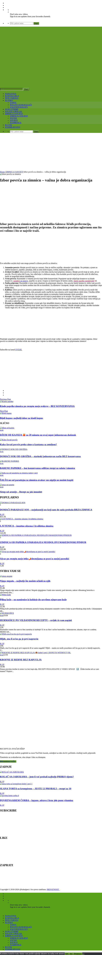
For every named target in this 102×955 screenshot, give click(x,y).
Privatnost (77, 954)
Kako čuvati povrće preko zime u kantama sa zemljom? (28, 444)
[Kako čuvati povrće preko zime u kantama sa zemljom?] (8, 440)
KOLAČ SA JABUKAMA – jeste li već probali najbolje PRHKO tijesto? (37, 776)
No (71, 954)
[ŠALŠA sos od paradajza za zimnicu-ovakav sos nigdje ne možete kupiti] (19, 473)
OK (67, 954)
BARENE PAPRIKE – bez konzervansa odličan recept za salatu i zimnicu (37, 468)
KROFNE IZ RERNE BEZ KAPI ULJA (21, 659)
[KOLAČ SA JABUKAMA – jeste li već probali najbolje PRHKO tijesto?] (12, 772)
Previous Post (5, 399)
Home (2, 172)
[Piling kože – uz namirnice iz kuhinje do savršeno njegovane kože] (5, 595)
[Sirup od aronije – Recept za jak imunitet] (7, 485)
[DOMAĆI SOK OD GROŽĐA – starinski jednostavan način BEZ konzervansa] (13, 449)
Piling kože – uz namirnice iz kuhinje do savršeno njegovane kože (33, 599)
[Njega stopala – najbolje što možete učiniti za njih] (6, 576)
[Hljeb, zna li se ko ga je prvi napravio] (16, 634)
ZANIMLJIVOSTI (12, 127)
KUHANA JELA (12, 96)
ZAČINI (13, 118)
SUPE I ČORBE (11, 109)
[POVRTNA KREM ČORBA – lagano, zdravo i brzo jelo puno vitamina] (9, 795)
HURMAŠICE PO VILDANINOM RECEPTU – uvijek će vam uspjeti (36, 620)
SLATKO (9, 100)
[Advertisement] (51, 152)
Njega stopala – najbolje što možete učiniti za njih (25, 581)
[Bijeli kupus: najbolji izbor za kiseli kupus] (5, 413)
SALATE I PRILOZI (13, 111)
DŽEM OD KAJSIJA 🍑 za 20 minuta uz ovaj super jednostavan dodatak (38, 435)
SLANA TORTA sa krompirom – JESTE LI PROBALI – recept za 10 (35, 788)
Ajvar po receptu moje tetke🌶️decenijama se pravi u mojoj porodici (34, 558)
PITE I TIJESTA (11, 98)
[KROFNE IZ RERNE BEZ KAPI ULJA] (35, 653)
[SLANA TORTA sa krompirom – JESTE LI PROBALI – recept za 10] (16, 784)
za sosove (20, 281)
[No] (83, 954)
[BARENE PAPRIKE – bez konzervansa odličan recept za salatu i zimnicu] (9, 461)
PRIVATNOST (53, 889)
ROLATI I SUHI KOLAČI (21, 105)
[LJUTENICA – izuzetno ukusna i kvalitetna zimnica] (21, 519)
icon (1, 430)
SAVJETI (14, 120)
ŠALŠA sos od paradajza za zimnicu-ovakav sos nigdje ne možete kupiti (36, 480)
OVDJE (18, 350)
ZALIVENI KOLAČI (19, 107)
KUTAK (8, 125)
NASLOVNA (10, 94)
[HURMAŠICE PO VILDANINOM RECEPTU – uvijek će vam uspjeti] (7, 613)
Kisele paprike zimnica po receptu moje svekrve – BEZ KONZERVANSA (37, 406)
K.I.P (2, 514)
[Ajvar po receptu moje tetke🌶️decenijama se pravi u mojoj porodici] (27, 552)
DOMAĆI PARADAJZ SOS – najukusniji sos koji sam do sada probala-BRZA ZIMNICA (46, 509)
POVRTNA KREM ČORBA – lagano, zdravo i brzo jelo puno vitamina (36, 800)
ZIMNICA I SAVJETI (14, 114)
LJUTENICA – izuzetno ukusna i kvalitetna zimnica (26, 526)
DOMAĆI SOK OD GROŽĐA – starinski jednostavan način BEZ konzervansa (40, 456)
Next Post (4, 411)
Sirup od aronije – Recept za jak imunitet (21, 492)
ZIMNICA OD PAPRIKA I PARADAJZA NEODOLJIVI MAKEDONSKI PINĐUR (43, 542)
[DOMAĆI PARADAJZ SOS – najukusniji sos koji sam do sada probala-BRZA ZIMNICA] (12, 503)
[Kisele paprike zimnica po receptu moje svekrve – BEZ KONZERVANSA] (6, 401)
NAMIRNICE (15, 123)
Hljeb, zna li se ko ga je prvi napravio (19, 639)
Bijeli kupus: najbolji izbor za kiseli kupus (21, 418)
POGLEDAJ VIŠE (8, 761)
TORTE (13, 103)
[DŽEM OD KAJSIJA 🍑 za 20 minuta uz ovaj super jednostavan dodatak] (7, 428)
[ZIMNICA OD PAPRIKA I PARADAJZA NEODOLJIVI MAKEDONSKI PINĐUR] (36, 535)
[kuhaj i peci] (38, 66)
